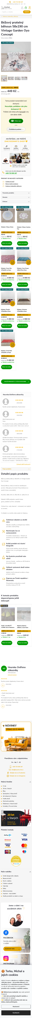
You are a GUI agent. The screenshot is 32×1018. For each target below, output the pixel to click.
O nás (4, 786)
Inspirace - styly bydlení (9, 893)
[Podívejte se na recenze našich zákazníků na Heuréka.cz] (16, 861)
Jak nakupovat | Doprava (9, 796)
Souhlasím (16, 1013)
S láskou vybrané (7, 883)
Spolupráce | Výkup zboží (10, 793)
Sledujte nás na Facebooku (17, 773)
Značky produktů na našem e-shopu (13, 896)
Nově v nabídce (7, 881)
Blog (4, 791)
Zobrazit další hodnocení (23, 464)
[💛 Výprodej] (8, 614)
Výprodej (5, 886)
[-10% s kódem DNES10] (24, 298)
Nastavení (16, 1007)
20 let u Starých (7, 788)
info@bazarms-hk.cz (17, 770)
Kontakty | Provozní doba (10, 806)
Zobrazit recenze (12, 675)
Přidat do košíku (6, 243)
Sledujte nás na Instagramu (17, 776)
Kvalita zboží (6, 798)
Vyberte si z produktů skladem (16, 381)
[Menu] (29, 7)
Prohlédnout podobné (15, 129)
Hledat (27, 12)
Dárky (4, 888)
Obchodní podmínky (8, 801)
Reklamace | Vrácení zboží (10, 803)
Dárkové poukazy (7, 891)
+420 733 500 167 (18, 2)
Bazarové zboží (7, 878)
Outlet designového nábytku (10, 876)
